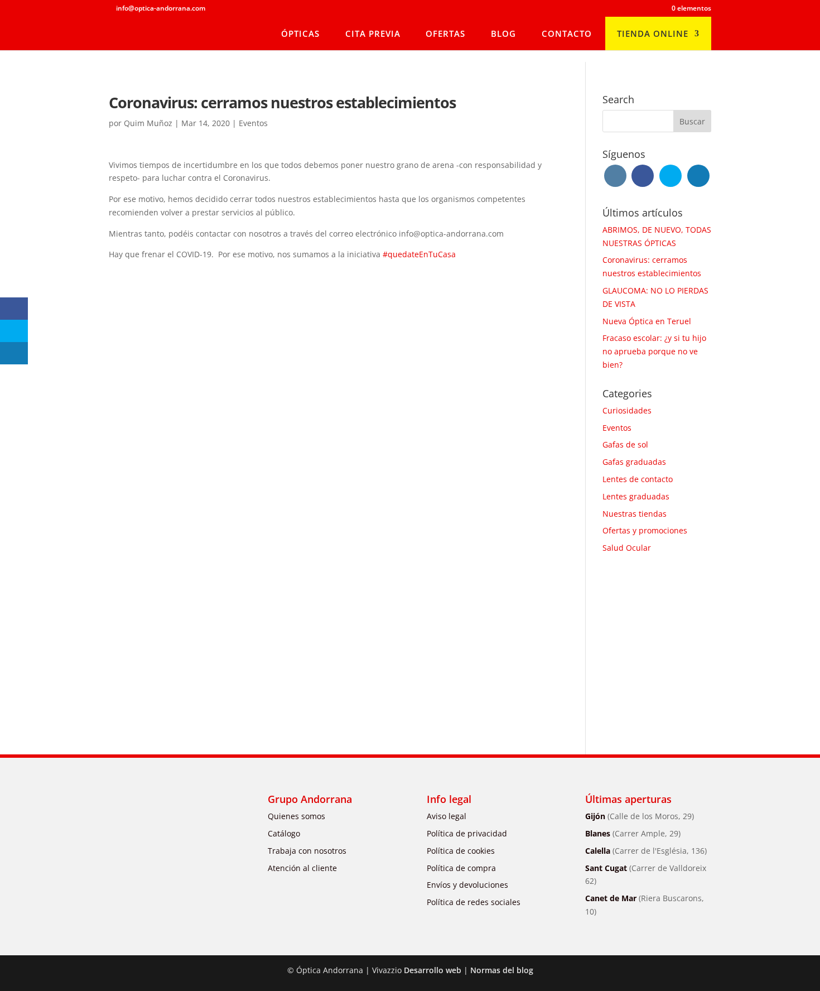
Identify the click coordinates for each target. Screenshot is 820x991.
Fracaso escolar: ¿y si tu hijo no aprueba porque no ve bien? (654, 351)
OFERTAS (445, 33)
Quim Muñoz (148, 123)
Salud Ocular (626, 547)
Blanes (633, 833)
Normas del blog (501, 970)
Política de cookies (461, 850)
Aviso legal (446, 816)
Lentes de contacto (637, 479)
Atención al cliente (302, 868)
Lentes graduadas (635, 496)
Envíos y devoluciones (467, 884)
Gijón (639, 816)
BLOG (503, 33)
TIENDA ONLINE (652, 33)
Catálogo (284, 833)
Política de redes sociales (473, 902)
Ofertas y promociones (644, 530)
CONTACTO (567, 33)
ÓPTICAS (300, 33)
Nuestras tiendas (634, 513)
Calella (646, 850)
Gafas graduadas (634, 461)
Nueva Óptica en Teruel (646, 321)
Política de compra (461, 868)
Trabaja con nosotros (307, 850)
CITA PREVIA (373, 33)
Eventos (253, 123)
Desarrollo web (432, 970)
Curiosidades (627, 410)
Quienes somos (296, 816)
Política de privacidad (467, 833)
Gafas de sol (625, 444)
